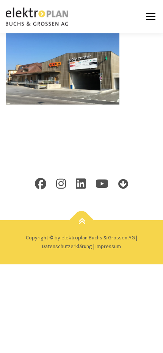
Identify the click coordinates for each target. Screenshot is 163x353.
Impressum (108, 246)
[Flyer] (123, 183)
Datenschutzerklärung (67, 246)
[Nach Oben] (81, 221)
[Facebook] (40, 183)
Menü (149, 16)
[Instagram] (61, 183)
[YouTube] (102, 183)
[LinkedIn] (81, 183)
